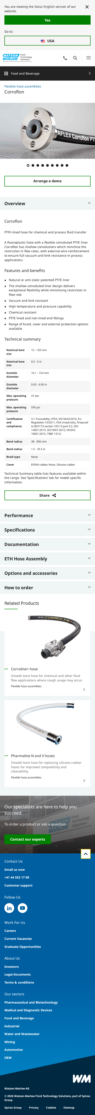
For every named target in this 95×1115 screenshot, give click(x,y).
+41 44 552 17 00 (16, 877)
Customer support (18, 885)
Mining (9, 1042)
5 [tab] (47, 165)
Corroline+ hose (24, 669)
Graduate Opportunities (22, 946)
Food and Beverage (25, 73)
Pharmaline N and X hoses (33, 755)
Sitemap (68, 1107)
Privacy (34, 1107)
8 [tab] (62, 165)
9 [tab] (67, 165)
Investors (11, 966)
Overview (14, 203)
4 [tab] (42, 165)
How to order (18, 588)
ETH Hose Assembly (25, 559)
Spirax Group (13, 1107)
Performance (18, 515)
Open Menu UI (88, 58)
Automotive (13, 1050)
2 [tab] (33, 165)
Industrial (11, 1026)
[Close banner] (87, 6)
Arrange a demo (47, 181)
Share (44, 495)
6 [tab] (52, 165)
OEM (7, 1057)
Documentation (21, 544)
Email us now (14, 869)
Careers (10, 931)
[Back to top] (86, 854)
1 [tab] (28, 165)
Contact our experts (27, 839)
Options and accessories (30, 573)
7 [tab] (57, 165)
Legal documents (17, 974)
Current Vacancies (18, 938)
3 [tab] (37, 165)
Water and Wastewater (22, 1034)
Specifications (19, 530)
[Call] (65, 58)
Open (75, 58)
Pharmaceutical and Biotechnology (31, 1002)
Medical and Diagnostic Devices (28, 1010)
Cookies (51, 1107)
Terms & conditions (19, 982)
